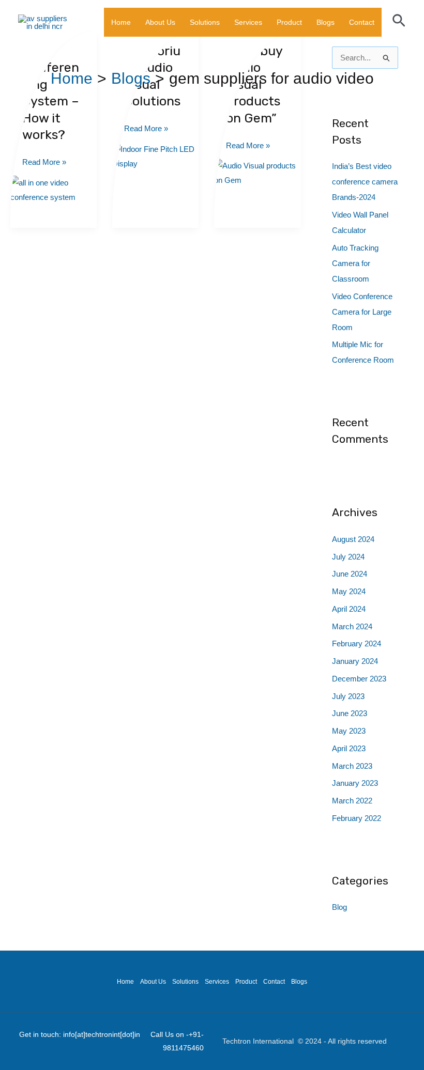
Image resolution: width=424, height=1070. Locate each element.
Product (289, 22)
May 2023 (349, 730)
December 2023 (359, 678)
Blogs (325, 22)
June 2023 (349, 713)
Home (121, 22)
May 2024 (349, 591)
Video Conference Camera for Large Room (362, 312)
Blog (339, 907)
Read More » (44, 160)
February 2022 (356, 818)
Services (248, 22)
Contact (361, 22)
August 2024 (353, 539)
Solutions (205, 22)
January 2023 (355, 783)
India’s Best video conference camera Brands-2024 (365, 181)
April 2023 (349, 748)
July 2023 (348, 696)
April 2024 (349, 608)
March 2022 (352, 800)
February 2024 (356, 643)
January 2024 (355, 661)
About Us (160, 22)
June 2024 (349, 573)
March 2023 (352, 766)
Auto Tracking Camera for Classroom (355, 263)
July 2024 (348, 556)
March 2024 (352, 626)
